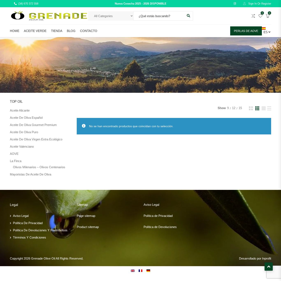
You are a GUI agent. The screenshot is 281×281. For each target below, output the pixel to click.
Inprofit (266, 258)
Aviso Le (149, 204)
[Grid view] (251, 108)
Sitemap (82, 204)
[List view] (269, 108)
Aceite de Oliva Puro (24, 132)
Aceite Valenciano (22, 146)
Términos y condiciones (29, 237)
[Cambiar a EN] (133, 270)
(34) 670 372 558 (28, 3)
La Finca (15, 161)
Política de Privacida (157, 216)
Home (14, 31)
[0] (260, 16)
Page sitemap (86, 216)
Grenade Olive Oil (43, 258)
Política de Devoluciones (160, 227)
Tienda (56, 31)
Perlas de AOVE (246, 31)
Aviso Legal (21, 216)
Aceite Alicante (20, 110)
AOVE (14, 153)
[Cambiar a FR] (140, 270)
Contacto (88, 31)
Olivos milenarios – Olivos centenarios (39, 167)
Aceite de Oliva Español (26, 117)
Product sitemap (88, 227)
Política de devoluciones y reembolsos (40, 230)
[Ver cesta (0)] (267, 16)
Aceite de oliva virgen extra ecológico (36, 139)
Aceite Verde (35, 31)
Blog (71, 31)
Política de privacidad (28, 223)
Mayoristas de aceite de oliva (30, 174)
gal (157, 204)
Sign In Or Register (259, 3)
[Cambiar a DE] (148, 270)
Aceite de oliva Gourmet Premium (33, 125)
